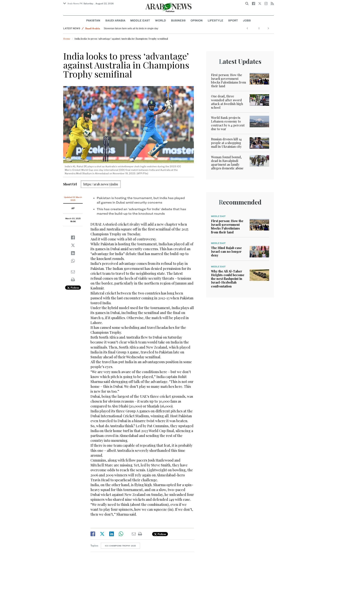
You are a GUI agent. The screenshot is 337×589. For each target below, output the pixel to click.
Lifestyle (215, 20)
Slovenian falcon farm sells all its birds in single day (131, 28)
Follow (74, 287)
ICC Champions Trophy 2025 (120, 546)
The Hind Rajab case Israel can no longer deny (226, 251)
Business (178, 20)
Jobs (247, 20)
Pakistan (93, 20)
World (160, 20)
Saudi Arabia (115, 20)
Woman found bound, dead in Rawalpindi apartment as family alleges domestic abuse (227, 162)
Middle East (140, 20)
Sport (233, 20)
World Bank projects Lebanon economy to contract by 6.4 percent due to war (228, 123)
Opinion (197, 20)
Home (66, 38)
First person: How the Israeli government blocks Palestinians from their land (228, 80)
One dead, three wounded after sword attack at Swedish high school (227, 101)
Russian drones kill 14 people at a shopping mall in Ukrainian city (226, 143)
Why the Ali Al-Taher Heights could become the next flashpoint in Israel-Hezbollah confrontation (227, 278)
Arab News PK (75, 3)
